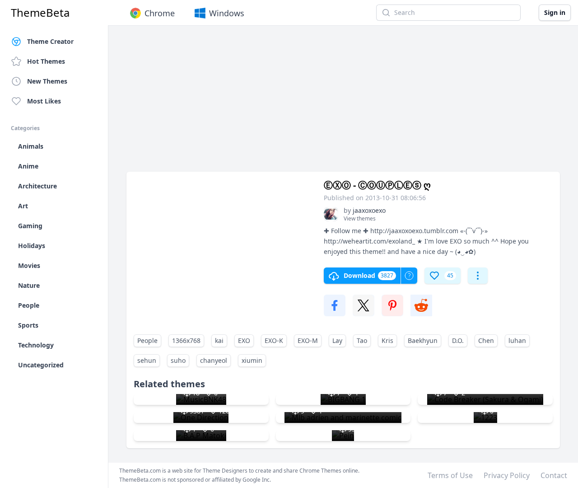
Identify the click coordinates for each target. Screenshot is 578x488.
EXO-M (308, 340)
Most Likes (44, 101)
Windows (226, 13)
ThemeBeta (40, 12)
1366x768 (186, 340)
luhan (517, 340)
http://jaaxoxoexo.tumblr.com (414, 230)
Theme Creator (50, 41)
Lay (337, 340)
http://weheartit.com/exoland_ (369, 241)
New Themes (47, 81)
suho (178, 360)
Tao (362, 340)
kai (219, 340)
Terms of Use (450, 475)
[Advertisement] (343, 103)
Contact (554, 475)
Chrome (159, 13)
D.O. (458, 340)
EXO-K (274, 340)
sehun (146, 360)
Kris (387, 340)
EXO (244, 340)
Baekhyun (423, 340)
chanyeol (213, 360)
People (147, 340)
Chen (486, 340)
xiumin (252, 360)
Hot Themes (46, 61)
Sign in (554, 12)
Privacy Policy (507, 475)
